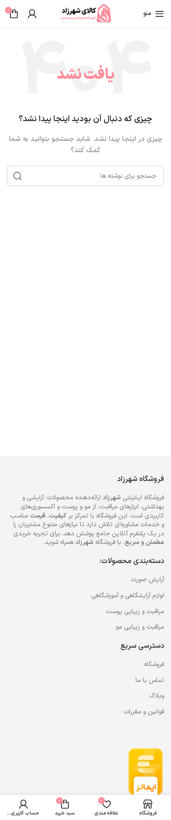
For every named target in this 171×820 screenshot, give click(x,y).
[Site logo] (85, 13)
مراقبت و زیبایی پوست (135, 611)
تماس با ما (149, 680)
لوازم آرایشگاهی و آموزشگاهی (127, 595)
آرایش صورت (147, 579)
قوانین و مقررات (144, 712)
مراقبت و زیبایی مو (140, 627)
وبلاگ (156, 696)
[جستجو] (17, 175)
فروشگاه (154, 664)
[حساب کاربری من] (32, 14)
